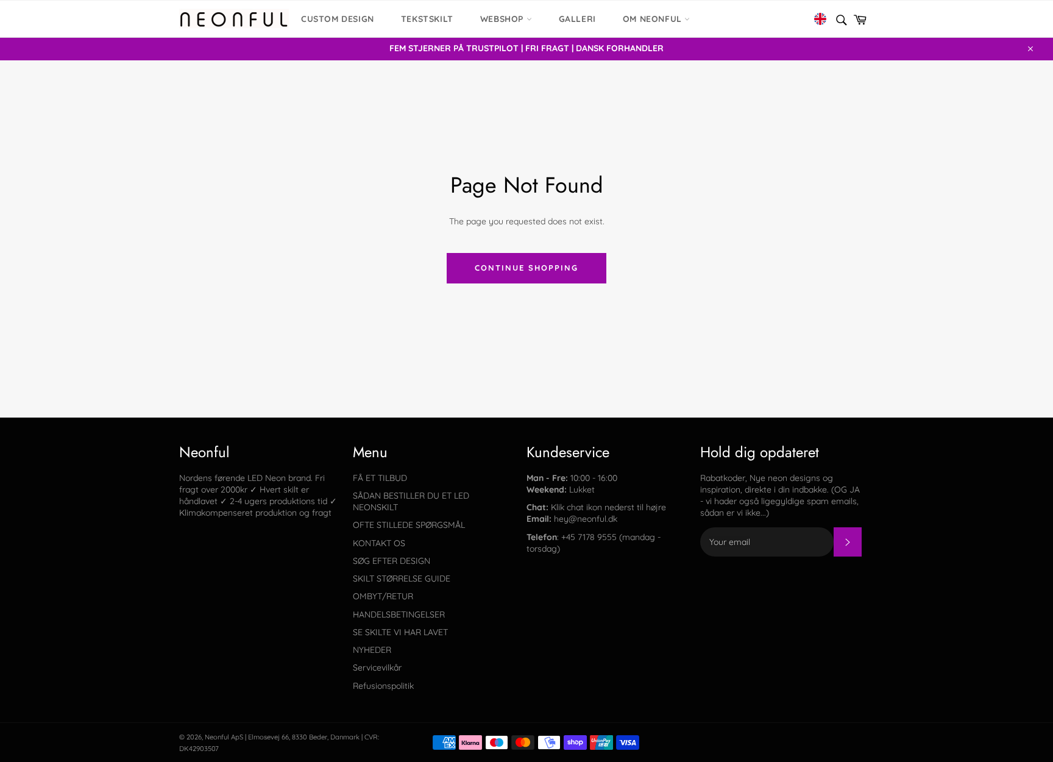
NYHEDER (372, 649)
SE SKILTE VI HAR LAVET (400, 632)
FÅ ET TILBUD (380, 477)
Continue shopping (526, 267)
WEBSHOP (503, 18)
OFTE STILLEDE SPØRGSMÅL (409, 524)
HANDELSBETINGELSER (399, 614)
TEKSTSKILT (427, 18)
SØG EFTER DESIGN (391, 560)
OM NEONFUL (654, 18)
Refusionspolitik (383, 685)
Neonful (217, 737)
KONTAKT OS (379, 543)
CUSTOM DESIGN (337, 18)
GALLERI (577, 18)
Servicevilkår (377, 667)
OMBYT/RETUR (383, 596)
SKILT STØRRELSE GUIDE (401, 578)
